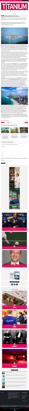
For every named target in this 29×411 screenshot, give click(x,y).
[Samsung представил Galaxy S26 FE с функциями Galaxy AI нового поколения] (3, 375)
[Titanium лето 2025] (14, 274)
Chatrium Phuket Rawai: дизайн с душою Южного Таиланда (24, 136)
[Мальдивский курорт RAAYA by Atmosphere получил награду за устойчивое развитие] (5, 129)
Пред (3, 121)
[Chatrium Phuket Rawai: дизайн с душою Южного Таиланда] (24, 129)
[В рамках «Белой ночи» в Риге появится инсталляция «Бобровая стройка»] (14, 129)
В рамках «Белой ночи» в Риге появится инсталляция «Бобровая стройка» (14, 136)
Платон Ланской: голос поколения (14, 344)
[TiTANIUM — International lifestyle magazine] (14, 6)
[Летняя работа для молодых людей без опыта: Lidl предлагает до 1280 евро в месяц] (14, 316)
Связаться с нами (24, 400)
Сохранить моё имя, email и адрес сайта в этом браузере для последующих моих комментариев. (14, 157)
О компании (3, 0)
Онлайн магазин (9, 0)
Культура (5, 25)
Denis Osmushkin (15, 405)
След (26, 121)
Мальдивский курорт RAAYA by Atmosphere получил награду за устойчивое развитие (15, 381)
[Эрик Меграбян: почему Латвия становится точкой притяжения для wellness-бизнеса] (14, 256)
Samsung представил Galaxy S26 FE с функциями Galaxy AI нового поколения (14, 374)
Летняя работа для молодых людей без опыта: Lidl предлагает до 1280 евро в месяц (14, 325)
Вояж (3, 25)
